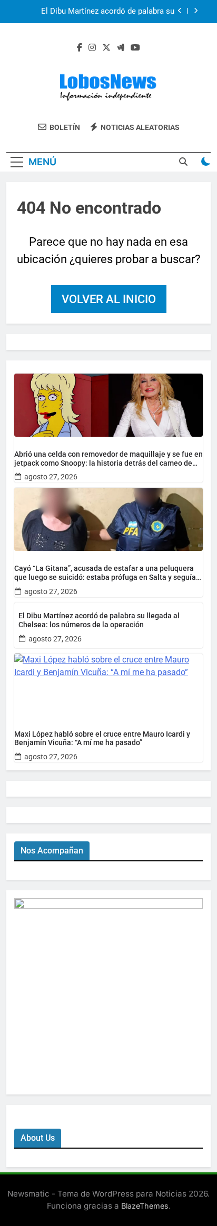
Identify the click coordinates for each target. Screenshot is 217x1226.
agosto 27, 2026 (50, 477)
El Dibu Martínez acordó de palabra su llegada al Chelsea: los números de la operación (107, 11)
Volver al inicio (109, 299)
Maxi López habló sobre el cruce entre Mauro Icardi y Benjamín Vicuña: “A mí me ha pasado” (102, 738)
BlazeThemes (145, 1205)
